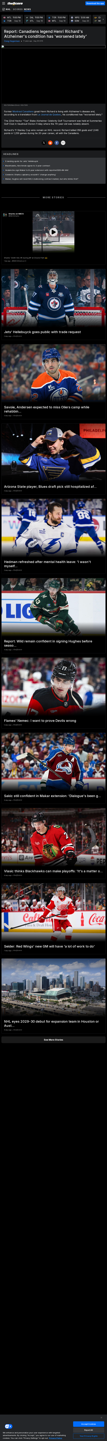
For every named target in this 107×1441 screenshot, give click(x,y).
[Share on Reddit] (50, 143)
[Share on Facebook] (56, 143)
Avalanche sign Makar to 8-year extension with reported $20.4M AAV (37, 170)
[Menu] (3, 3)
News (27, 9)
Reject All (88, 1430)
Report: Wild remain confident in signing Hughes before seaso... (48, 643)
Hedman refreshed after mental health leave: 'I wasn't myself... (47, 564)
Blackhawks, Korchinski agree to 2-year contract (27, 166)
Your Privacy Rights (89, 1436)
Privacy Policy (55, 1438)
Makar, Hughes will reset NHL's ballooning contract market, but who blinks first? (41, 179)
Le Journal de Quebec (49, 114)
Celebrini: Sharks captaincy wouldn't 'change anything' (30, 174)
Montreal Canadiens (23, 111)
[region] (53, 1427)
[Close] (101, 1417)
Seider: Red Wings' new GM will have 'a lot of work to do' (49, 946)
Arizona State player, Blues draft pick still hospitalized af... (50, 487)
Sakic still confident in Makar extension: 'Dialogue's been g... (52, 796)
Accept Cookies (88, 1424)
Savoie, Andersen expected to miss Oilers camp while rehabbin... (46, 409)
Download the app (95, 3)
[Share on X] (44, 143)
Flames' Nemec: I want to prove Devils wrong (40, 721)
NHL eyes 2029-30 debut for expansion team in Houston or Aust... (51, 1023)
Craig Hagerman (12, 41)
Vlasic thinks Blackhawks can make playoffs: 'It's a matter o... (53, 871)
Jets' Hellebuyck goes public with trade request (42, 332)
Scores (18, 9)
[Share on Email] (63, 143)
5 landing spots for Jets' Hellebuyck (21, 161)
